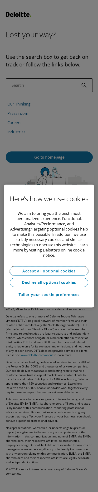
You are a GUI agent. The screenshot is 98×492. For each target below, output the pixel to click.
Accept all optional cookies (49, 271)
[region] (49, 246)
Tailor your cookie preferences (49, 294)
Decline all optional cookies (49, 282)
